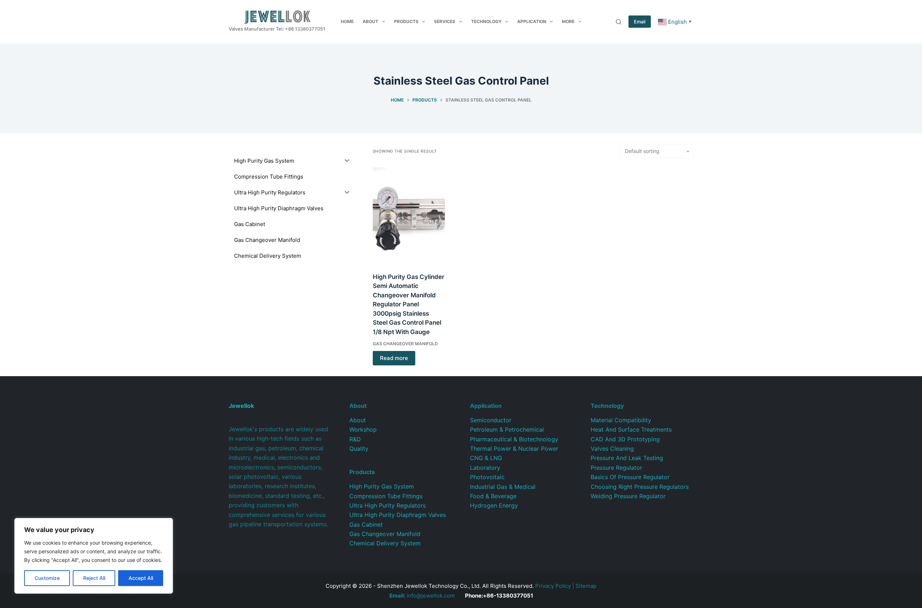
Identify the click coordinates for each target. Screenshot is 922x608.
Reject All (94, 578)
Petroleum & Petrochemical (507, 429)
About (370, 21)
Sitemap (586, 585)
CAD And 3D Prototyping (625, 439)
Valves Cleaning (612, 448)
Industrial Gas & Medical (503, 486)
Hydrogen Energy (494, 505)
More (568, 21)
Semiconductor (490, 420)
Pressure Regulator (616, 467)
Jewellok (241, 405)
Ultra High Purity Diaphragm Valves (397, 514)
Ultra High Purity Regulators (387, 505)
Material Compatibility (621, 420)
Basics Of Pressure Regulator (630, 477)
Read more (394, 358)
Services (444, 21)
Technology (486, 21)
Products (406, 21)
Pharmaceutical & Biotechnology (514, 439)
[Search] (618, 21)
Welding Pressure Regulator (628, 496)
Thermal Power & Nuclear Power (514, 448)
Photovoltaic (487, 477)
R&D (355, 439)
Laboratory (485, 467)
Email (639, 21)
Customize (47, 578)
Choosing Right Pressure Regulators (640, 486)
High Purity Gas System (381, 486)
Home (347, 21)
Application (531, 21)
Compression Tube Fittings (385, 496)
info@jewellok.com (422, 595)
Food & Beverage (493, 496)
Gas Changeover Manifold (405, 343)
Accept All (141, 578)
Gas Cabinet (366, 524)
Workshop (363, 429)
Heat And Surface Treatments (631, 429)
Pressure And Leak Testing (627, 457)
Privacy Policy (553, 585)
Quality (358, 448)
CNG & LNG (486, 457)
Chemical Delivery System (385, 543)
